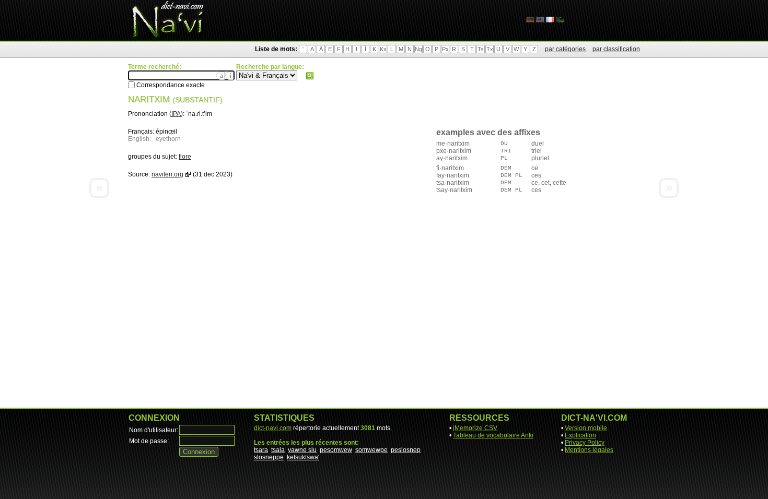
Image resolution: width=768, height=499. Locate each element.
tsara (261, 450)
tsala (278, 450)
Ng (418, 49)
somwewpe (371, 450)
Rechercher (310, 76)
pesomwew (336, 450)
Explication (580, 435)
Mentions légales (589, 450)
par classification (616, 49)
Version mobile (586, 428)
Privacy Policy (584, 442)
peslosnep (406, 450)
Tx (489, 49)
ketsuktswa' (303, 457)
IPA (176, 113)
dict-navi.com (273, 428)
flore (185, 156)
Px (445, 49)
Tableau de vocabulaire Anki (493, 435)
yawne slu (302, 450)
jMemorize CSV (475, 428)
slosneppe (269, 457)
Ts (481, 49)
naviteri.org (167, 174)
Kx (383, 49)
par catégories (565, 49)
